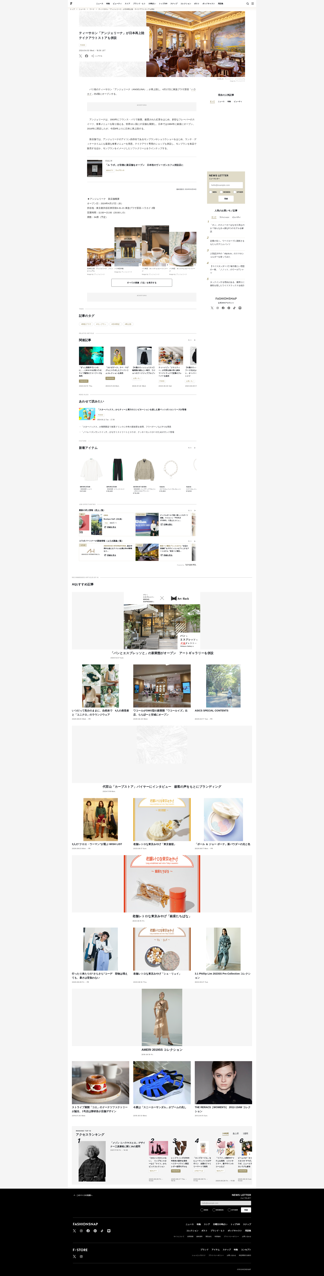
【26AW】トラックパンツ (115, 489)
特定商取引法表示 (245, 1255)
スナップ (173, 3)
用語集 (220, 3)
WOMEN (226, 192)
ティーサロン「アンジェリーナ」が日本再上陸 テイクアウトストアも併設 (126, 9)
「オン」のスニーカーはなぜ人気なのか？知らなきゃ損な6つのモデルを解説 (227, 228)
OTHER (240, 192)
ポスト (196, 3)
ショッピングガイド (199, 1255)
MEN (215, 192)
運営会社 (209, 1236)
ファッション (224, 217)
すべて (212, 101)
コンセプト (246, 1250)
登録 (226, 199)
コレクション (185, 3)
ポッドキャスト (208, 3)
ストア (127, 3)
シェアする (98, 56)
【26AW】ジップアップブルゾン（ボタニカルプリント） (144, 490)
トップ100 (163, 3)
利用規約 (218, 1236)
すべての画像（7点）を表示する (142, 283)
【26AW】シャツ (86, 489)
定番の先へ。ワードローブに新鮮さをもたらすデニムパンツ (227, 242)
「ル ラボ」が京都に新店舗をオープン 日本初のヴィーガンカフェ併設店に (144, 165)
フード (91, 9)
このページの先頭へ (84, 1195)
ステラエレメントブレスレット (170, 489)
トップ (72, 9)
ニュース (99, 3)
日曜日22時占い (220, 1224)
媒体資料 (199, 1236)
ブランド (204, 1250)
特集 (108, 3)
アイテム (216, 1250)
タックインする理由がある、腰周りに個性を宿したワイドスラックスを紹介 (227, 284)
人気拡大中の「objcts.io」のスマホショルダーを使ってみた (227, 255)
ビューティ (117, 3)
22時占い (152, 3)
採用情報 (190, 1236)
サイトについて (179, 1236)
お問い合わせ (246, 1236)
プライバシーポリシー (231, 1236)
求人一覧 (99, 510)
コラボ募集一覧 (114, 541)
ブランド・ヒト (139, 3)
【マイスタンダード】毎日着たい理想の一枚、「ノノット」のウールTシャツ (227, 269)
